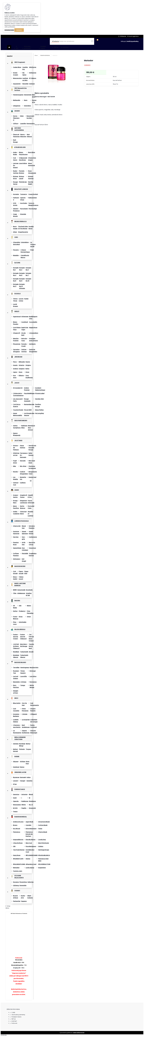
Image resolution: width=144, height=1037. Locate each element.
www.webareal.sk (78, 1033)
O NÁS (17, 47)
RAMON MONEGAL (45, 55)
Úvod (36, 55)
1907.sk (56, 47)
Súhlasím (19, 30)
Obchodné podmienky (27, 47)
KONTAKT (66, 47)
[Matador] (56, 72)
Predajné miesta (43, 47)
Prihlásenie (123, 36)
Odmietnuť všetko (9, 30)
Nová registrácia (133, 36)
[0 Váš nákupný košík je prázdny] (129, 41)
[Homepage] (9, 47)
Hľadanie (55, 41)
